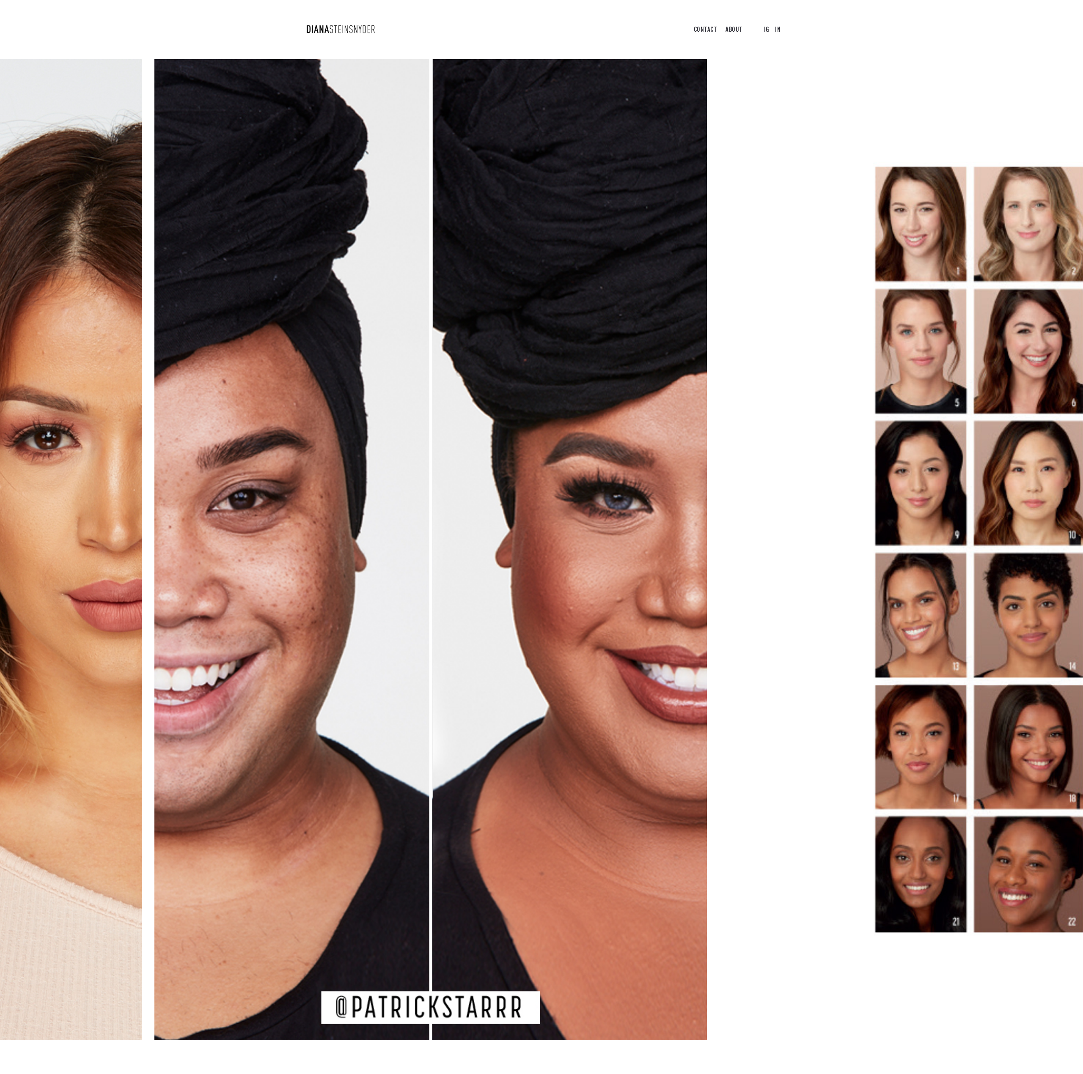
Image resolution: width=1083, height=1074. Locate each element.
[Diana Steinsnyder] (340, 29)
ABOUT (734, 29)
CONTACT (705, 29)
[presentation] (271, 549)
